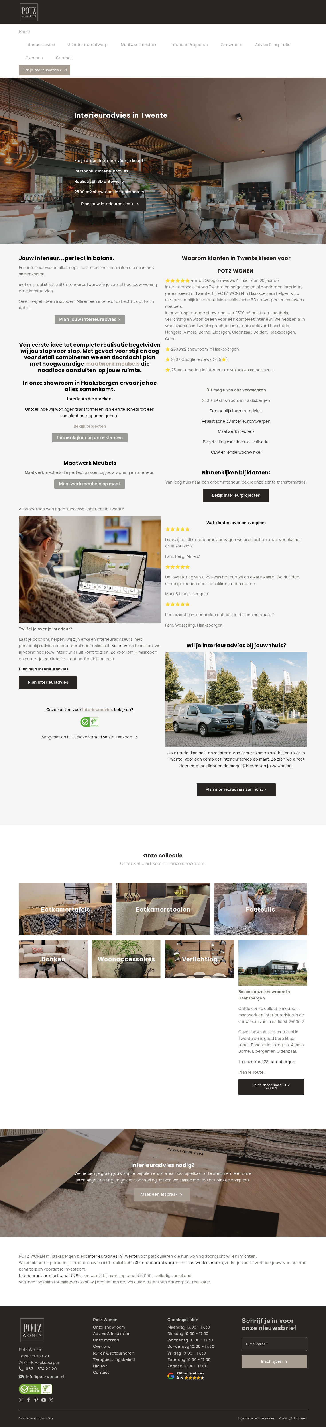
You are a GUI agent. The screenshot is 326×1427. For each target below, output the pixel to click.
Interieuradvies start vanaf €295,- (51, 1276)
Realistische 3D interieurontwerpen (236, 422)
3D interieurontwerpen (157, 1263)
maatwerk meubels (112, 363)
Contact (64, 58)
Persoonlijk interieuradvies (236, 411)
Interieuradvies (40, 45)
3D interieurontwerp (88, 45)
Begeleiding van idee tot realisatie (236, 442)
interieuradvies (97, 710)
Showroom (231, 45)
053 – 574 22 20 (41, 1369)
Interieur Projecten (189, 45)
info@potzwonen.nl (45, 1377)
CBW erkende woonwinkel (236, 453)
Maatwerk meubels (139, 45)
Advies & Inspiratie (273, 45)
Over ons (34, 58)
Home (24, 32)
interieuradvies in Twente (112, 1257)
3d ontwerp (123, 646)
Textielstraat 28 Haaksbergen (266, 1062)
